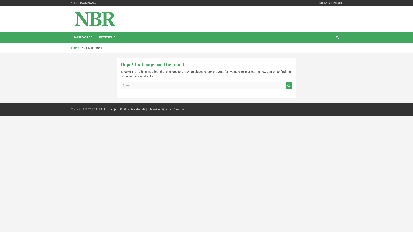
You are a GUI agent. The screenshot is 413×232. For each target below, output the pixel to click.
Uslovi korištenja (160, 109)
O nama (178, 109)
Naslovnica (324, 3)
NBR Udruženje (106, 109)
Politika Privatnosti (132, 109)
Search (289, 85)
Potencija (337, 3)
